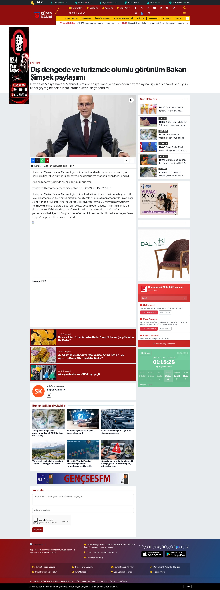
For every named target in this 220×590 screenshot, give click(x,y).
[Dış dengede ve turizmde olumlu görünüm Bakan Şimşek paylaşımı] (83, 126)
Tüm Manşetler (81, 572)
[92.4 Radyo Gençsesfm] (19, 65)
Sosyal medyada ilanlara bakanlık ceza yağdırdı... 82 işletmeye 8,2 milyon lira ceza (117, 463)
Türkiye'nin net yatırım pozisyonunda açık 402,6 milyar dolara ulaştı (47, 433)
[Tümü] (186, 99)
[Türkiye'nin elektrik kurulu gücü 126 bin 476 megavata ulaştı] (48, 449)
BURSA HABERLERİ (123, 18)
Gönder (38, 529)
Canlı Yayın (125, 8)
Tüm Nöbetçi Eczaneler (165, 344)
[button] (187, 18)
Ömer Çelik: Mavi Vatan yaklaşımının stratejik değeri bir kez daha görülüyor (172, 149)
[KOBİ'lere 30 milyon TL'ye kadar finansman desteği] (117, 419)
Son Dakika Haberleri (123, 572)
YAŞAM (163, 169)
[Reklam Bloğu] (164, 255)
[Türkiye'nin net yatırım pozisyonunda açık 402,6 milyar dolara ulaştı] (48, 419)
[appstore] (152, 554)
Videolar (94, 8)
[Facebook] (141, 547)
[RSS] (187, 547)
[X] (145, 547)
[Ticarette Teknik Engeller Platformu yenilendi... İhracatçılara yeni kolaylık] (83, 449)
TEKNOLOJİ (122, 581)
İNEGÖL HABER (102, 18)
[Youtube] (164, 547)
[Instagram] (155, 547)
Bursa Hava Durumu (84, 567)
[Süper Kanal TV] (43, 15)
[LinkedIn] (159, 547)
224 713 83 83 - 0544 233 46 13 (102, 552)
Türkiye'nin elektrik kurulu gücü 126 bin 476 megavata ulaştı (47, 462)
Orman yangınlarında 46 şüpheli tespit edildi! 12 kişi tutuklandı (173, 162)
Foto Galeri (76, 8)
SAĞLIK (103, 581)
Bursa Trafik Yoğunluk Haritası (166, 567)
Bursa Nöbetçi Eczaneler (46, 567)
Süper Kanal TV (56, 389)
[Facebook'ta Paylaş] (33, 160)
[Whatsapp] (182, 547)
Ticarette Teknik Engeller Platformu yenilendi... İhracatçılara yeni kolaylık (79, 463)
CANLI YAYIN (71, 18)
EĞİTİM (140, 18)
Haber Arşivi (159, 572)
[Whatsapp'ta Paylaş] (42, 160)
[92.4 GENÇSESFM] (83, 478)
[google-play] (175, 554)
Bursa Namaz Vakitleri (124, 567)
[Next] (178, 547)
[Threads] (173, 547)
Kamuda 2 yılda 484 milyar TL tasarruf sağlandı (81, 431)
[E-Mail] (49, 395)
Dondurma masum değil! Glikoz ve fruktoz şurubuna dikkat (171, 109)
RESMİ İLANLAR (77, 13)
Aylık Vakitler (147, 384)
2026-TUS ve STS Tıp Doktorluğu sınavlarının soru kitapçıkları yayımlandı (173, 124)
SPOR (178, 18)
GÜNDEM (86, 18)
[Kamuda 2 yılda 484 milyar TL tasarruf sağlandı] (83, 419)
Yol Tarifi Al (166, 312)
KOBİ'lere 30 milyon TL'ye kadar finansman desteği (116, 431)
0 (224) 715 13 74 (150, 329)
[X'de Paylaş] (37, 160)
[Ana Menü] (183, 13)
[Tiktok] (168, 547)
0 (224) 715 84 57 (150, 312)
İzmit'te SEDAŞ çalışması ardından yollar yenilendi (171, 174)
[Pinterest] (150, 547)
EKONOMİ (153, 18)
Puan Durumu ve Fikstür (46, 572)
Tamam (187, 586)
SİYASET (167, 18)
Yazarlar (109, 8)
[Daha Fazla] (47, 160)
